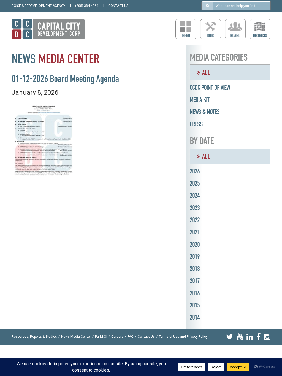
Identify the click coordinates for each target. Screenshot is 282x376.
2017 (195, 281)
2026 (195, 171)
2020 (195, 244)
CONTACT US (118, 6)
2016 (195, 293)
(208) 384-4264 (86, 6)
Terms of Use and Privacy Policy (183, 337)
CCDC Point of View (210, 87)
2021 (195, 232)
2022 (195, 220)
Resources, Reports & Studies (34, 337)
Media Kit (199, 99)
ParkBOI (101, 337)
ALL (205, 73)
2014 (195, 317)
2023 (195, 208)
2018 (195, 269)
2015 (195, 305)
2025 (195, 183)
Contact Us (146, 337)
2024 (195, 195)
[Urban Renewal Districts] (260, 29)
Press (196, 124)
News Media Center (76, 337)
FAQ (131, 337)
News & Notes (204, 112)
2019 (195, 256)
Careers (117, 337)
